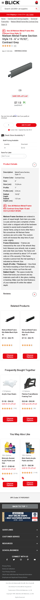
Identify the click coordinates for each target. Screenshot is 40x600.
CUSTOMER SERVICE (11, 537)
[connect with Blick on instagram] (21, 561)
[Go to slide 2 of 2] (21, 90)
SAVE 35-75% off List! (29, 468)
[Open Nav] (3, 3)
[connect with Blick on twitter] (14, 561)
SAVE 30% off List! (20, 96)
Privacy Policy (6, 566)
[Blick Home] (12, 3)
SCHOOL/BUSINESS (10, 550)
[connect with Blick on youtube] (35, 561)
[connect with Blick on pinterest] (28, 561)
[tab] (20, 164)
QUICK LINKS (7, 530)
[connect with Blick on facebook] (7, 561)
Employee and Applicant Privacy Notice (14, 577)
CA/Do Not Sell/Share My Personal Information (17, 574)
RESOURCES (7, 543)
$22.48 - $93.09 (28, 401)
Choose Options (10, 356)
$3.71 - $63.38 (27, 466)
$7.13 (17, 102)
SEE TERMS (29, 14)
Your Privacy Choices (8, 571)
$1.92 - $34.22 (7, 401)
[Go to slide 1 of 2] (19, 90)
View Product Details (21, 50)
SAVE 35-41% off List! (9, 404)
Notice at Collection (8, 569)
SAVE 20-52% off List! (9, 469)
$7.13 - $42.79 (7, 338)
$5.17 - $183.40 (8, 466)
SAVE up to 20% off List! (29, 404)
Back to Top (19, 506)
